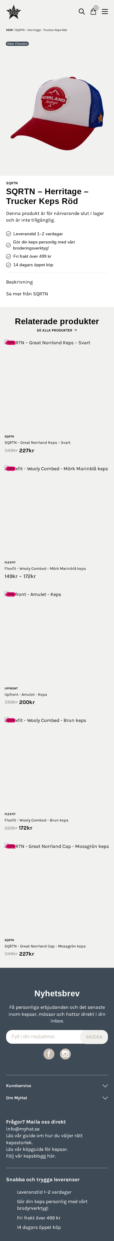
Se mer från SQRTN (27, 294)
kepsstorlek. (19, 1142)
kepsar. (60, 1149)
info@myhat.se (23, 1129)
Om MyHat (16, 1097)
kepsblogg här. (39, 1156)
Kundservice (18, 1085)
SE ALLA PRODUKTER (54, 330)
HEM (9, 30)
